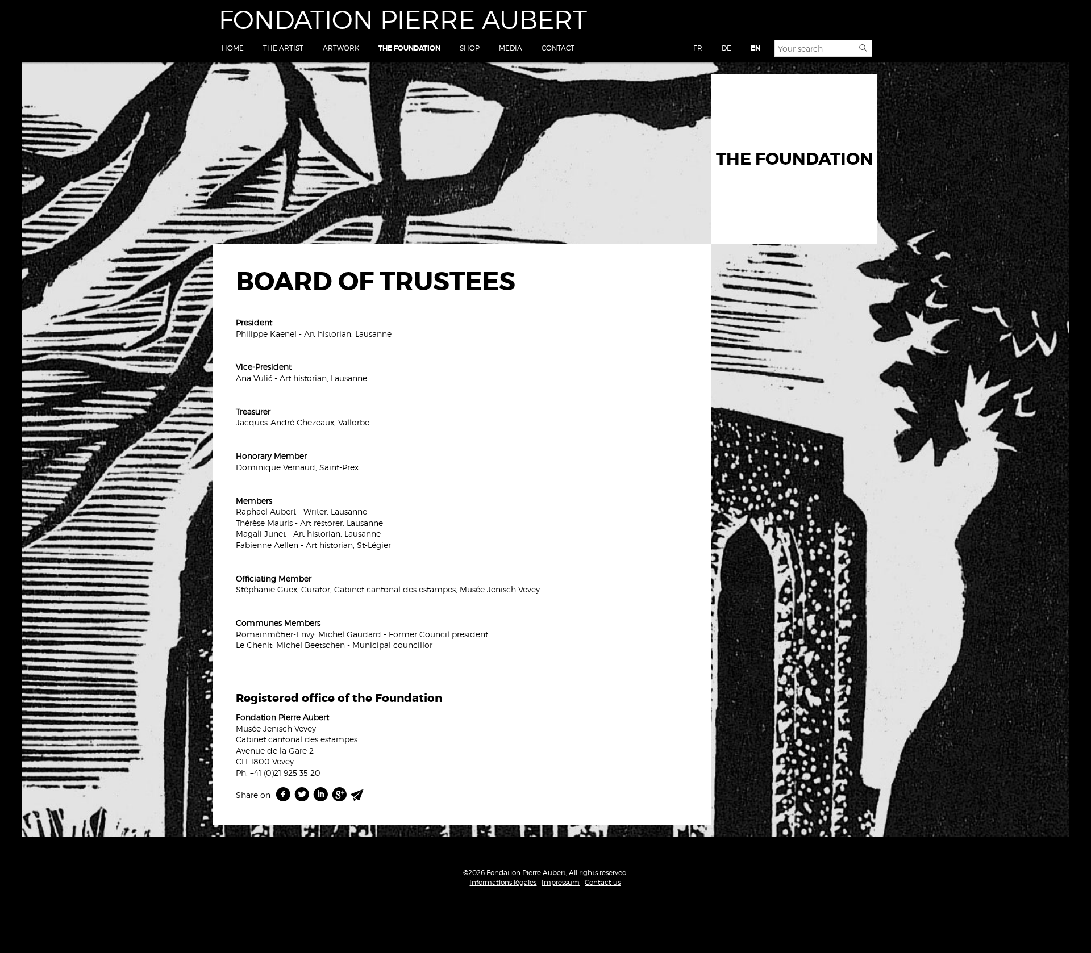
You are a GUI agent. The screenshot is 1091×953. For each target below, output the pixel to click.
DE (726, 48)
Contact (558, 48)
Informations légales (502, 882)
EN (755, 48)
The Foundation (409, 48)
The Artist (283, 48)
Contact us (603, 882)
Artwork (341, 48)
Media (510, 48)
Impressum (561, 882)
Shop (470, 48)
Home (233, 48)
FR (697, 48)
